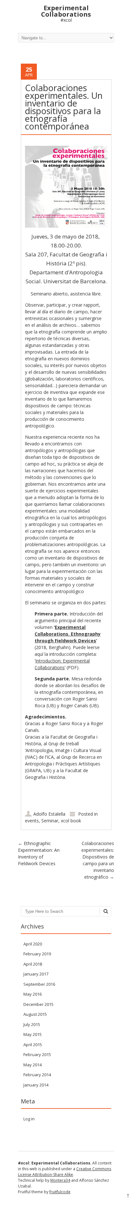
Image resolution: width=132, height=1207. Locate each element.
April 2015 (32, 1044)
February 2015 (37, 1054)
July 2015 (31, 1024)
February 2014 (37, 1075)
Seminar (49, 821)
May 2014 (32, 1065)
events (32, 821)
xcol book (71, 821)
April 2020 (32, 944)
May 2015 (32, 1034)
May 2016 (32, 994)
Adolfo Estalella (49, 814)
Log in (29, 1119)
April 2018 (32, 964)
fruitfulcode (59, 1192)
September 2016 (39, 984)
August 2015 (35, 1014)
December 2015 (38, 1004)
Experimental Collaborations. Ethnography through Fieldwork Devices (68, 634)
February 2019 (37, 954)
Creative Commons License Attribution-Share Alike (64, 1171)
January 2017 (35, 974)
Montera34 (60, 1180)
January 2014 (35, 1085)
